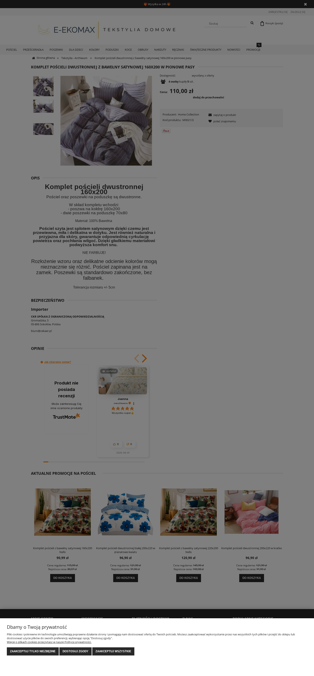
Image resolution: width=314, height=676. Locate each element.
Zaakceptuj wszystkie (113, 651)
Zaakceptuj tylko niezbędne (33, 651)
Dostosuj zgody (75, 651)
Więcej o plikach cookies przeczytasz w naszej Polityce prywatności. (49, 642)
